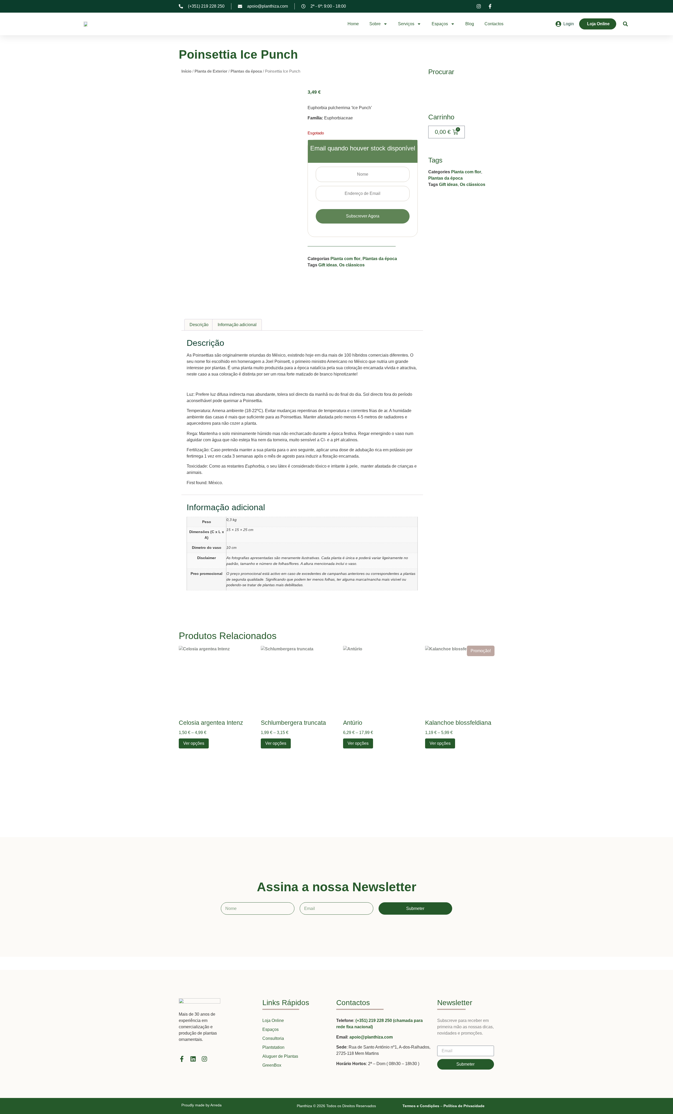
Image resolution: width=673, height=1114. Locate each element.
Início (186, 71)
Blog (469, 24)
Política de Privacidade (464, 1106)
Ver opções (193, 743)
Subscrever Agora (362, 216)
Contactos (494, 24)
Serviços (406, 24)
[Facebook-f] (182, 1059)
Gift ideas (327, 265)
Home (353, 24)
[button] (625, 24)
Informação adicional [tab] (237, 324)
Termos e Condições (420, 1106)
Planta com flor (345, 258)
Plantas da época (246, 71)
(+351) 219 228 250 (374, 1020)
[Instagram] (204, 1059)
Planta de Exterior (211, 71)
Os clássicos (352, 265)
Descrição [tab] (199, 324)
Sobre (375, 24)
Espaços (440, 24)
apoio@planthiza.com (371, 1037)
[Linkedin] (193, 1059)
